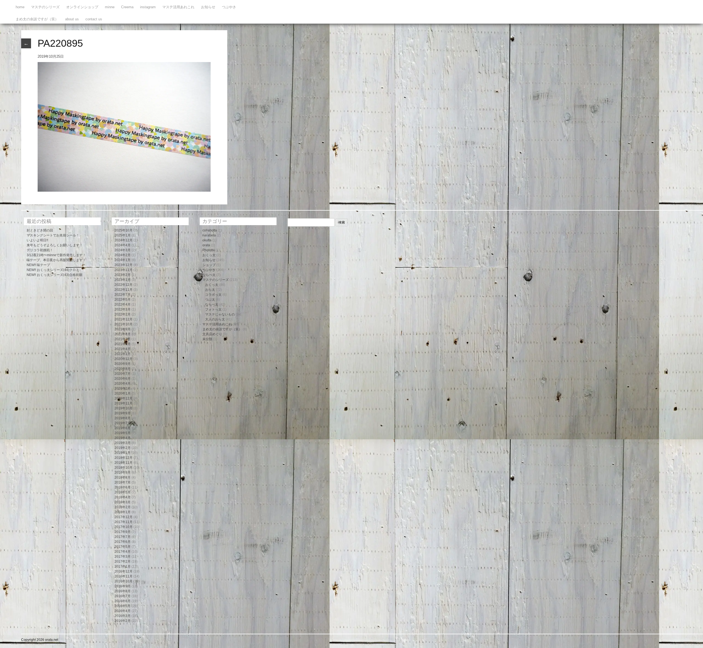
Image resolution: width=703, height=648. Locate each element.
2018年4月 (123, 497)
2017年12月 (124, 517)
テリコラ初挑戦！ (40, 250)
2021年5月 (123, 344)
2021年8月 (123, 334)
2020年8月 (123, 369)
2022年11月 (124, 290)
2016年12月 (124, 571)
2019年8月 (123, 418)
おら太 (210, 290)
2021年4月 (123, 349)
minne (110, 7)
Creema (127, 7)
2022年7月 (123, 295)
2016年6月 (123, 601)
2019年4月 (123, 438)
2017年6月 (123, 542)
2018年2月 (123, 507)
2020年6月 (123, 379)
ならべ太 (209, 275)
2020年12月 (124, 359)
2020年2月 (123, 388)
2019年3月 (123, 443)
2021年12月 (124, 319)
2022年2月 (123, 314)
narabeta (209, 235)
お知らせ (208, 7)
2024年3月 (123, 250)
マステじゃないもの (220, 314)
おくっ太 (209, 255)
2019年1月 (123, 453)
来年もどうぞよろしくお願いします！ (55, 245)
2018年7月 (123, 482)
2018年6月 (123, 487)
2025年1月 (123, 235)
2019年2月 (123, 448)
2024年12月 (124, 240)
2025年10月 (124, 230)
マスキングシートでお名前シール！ (53, 235)
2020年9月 (123, 364)
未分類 (207, 339)
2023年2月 (123, 275)
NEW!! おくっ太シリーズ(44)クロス (53, 270)
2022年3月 (123, 309)
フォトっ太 (213, 309)
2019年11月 (124, 403)
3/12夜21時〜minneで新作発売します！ (56, 255)
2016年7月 (123, 596)
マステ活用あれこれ (178, 7)
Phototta (208, 250)
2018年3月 (123, 502)
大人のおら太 (215, 319)
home (20, 7)
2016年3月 (123, 616)
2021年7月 (123, 339)
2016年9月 (123, 586)
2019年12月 (124, 398)
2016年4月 (123, 611)
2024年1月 (123, 260)
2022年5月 (123, 299)
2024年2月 (123, 255)
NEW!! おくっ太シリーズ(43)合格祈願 (54, 275)
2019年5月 (123, 433)
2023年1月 (123, 280)
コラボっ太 (213, 295)
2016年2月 (123, 621)
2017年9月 (123, 532)
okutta (206, 240)
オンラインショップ (82, 7)
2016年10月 (124, 581)
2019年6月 (123, 428)
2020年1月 (123, 393)
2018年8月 (123, 477)
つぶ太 (210, 299)
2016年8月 (123, 591)
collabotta (209, 230)
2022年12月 (124, 285)
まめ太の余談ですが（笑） (37, 19)
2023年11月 (124, 270)
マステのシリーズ (45, 7)
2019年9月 (123, 413)
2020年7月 (123, 374)
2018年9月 (123, 472)
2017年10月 (124, 527)
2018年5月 (123, 492)
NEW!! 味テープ (38, 265)
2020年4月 (123, 384)
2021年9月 (123, 329)
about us (72, 19)
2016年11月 (124, 576)
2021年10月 (124, 324)
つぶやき (229, 7)
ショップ (209, 265)
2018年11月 (124, 463)
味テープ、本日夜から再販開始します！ (56, 260)
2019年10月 (124, 408)
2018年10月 (124, 468)
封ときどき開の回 (40, 230)
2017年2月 (123, 561)
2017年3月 (123, 556)
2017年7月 (123, 537)
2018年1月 (123, 512)
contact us (93, 19)
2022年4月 (123, 304)
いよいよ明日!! (37, 240)
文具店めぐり (212, 334)
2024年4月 (123, 245)
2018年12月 (124, 458)
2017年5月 (123, 547)
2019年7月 (123, 423)
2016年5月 (123, 606)
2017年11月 (124, 522)
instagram (148, 7)
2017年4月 (123, 552)
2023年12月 (124, 265)
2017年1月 (123, 566)
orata (206, 245)
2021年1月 (123, 354)
